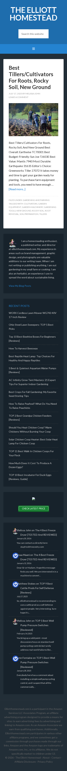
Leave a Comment (18, 97)
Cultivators (30, 203)
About (46, 757)
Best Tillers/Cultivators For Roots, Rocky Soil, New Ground (31, 77)
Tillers (43, 214)
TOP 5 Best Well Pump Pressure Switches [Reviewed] (37, 625)
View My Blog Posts (20, 285)
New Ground (23, 210)
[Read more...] (17, 189)
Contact (56, 757)
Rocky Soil (38, 210)
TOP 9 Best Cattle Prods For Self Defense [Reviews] (37, 588)
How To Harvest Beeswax (23, 348)
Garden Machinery (32, 207)
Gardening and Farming (36, 200)
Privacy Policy (45, 761)
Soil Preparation (29, 214)
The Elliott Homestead (33, 13)
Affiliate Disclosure (25, 761)
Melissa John (24, 530)
